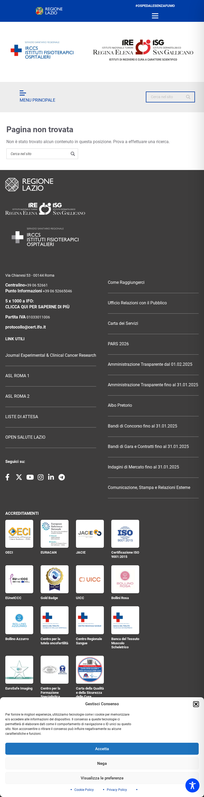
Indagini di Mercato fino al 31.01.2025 (143, 467)
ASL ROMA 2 (17, 396)
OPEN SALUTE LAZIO (25, 437)
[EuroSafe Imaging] (19, 670)
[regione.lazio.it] (49, 11)
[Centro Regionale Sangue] (90, 620)
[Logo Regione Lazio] (102, 184)
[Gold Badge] (55, 579)
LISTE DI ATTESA (21, 416)
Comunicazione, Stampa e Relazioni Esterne (149, 487)
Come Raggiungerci (126, 282)
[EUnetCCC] (19, 579)
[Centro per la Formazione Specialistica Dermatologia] (55, 670)
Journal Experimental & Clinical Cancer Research (50, 355)
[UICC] (90, 579)
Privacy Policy (117, 790)
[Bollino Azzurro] (19, 620)
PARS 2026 (118, 344)
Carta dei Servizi (123, 323)
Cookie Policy (84, 790)
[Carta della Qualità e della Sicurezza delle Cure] (90, 670)
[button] (196, 704)
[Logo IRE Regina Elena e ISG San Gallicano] (102, 50)
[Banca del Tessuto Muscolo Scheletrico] (125, 620)
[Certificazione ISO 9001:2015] (125, 534)
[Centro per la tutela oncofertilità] (55, 620)
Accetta (102, 748)
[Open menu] (155, 16)
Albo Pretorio (120, 405)
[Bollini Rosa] (125, 579)
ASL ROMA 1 (17, 375)
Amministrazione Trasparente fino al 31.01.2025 (153, 385)
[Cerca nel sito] (188, 97)
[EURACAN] (55, 534)
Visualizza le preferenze (102, 778)
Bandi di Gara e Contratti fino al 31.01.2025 (148, 446)
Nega (102, 763)
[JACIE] (90, 534)
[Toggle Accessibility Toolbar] (192, 785)
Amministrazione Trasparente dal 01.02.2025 (150, 364)
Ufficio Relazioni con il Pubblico (137, 303)
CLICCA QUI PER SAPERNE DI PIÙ (37, 307)
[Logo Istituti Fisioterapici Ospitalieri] (102, 209)
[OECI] (19, 534)
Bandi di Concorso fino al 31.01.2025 (142, 426)
